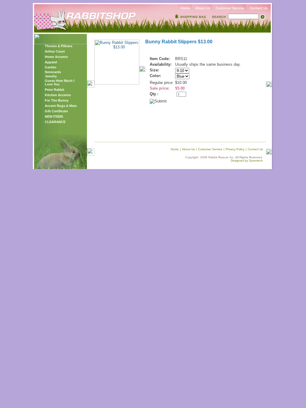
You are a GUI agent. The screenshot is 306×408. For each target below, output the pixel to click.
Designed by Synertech (247, 160)
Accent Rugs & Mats (61, 106)
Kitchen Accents (58, 95)
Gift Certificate (56, 111)
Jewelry (51, 76)
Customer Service (210, 149)
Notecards (53, 72)
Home (175, 149)
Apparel (51, 62)
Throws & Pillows (58, 46)
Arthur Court (55, 51)
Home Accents (56, 57)
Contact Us (255, 149)
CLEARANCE (55, 122)
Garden (50, 67)
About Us (188, 149)
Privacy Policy (235, 149)
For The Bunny (56, 100)
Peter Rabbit (54, 89)
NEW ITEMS (54, 116)
